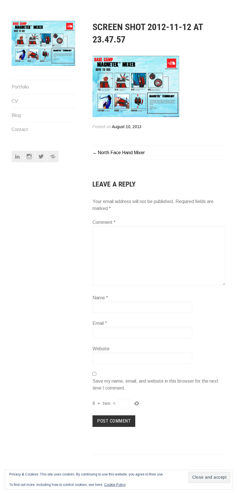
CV (15, 101)
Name (100, 297)
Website (101, 348)
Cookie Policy (115, 485)
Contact (20, 129)
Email (99, 323)
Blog (16, 115)
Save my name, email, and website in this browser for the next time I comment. (155, 384)
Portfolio (20, 86)
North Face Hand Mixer (121, 152)
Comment (104, 222)
